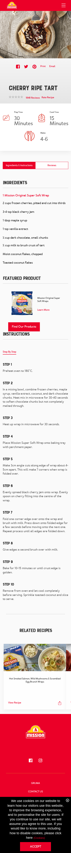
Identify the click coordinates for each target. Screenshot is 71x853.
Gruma (35, 783)
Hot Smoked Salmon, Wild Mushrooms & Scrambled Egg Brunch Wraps (35, 680)
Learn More (43, 310)
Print (43, 66)
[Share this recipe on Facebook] (18, 66)
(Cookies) (39, 838)
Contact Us (35, 791)
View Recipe (14, 702)
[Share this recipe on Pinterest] (34, 66)
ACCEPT (35, 846)
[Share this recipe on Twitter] (26, 66)
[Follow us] (30, 760)
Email (52, 66)
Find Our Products (24, 326)
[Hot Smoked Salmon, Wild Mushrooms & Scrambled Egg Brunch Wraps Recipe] (35, 657)
